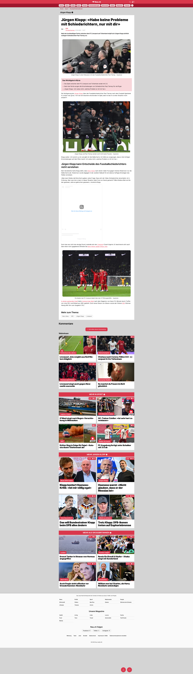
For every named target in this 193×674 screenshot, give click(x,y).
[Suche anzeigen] (130, 2)
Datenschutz (92, 635)
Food (60, 618)
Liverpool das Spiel (88, 301)
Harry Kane (91, 171)
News (60, 599)
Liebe (91, 615)
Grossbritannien (70, 30)
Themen (77, 605)
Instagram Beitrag (81, 238)
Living (76, 615)
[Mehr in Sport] (96, 394)
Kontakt (85, 635)
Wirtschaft (62, 602)
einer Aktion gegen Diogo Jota (97, 246)
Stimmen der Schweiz (125, 602)
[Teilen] (123, 669)
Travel (91, 618)
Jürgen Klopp (78, 93)
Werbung (69, 635)
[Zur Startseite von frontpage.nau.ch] (96, 2)
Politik (76, 599)
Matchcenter (108, 599)
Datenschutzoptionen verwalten (118, 635)
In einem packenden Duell (69, 301)
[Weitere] (132, 5)
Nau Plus (92, 602)
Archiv (91, 605)
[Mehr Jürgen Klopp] (96, 454)
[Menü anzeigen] (133, 2)
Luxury (107, 615)
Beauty (61, 620)
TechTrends (123, 618)
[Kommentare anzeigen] (129, 669)
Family (122, 615)
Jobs (79, 635)
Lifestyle (61, 605)
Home (61, 9)
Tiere (76, 618)
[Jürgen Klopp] (96, 12)
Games (107, 602)
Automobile (108, 618)
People (122, 599)
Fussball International (76, 9)
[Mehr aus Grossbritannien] (96, 533)
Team (75, 635)
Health (61, 615)
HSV (123, 303)
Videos (76, 602)
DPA (67, 28)
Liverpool (100, 244)
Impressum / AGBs (103, 635)
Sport (66, 9)
